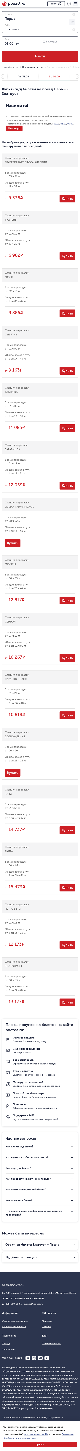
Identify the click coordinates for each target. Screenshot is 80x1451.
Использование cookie (14, 1326)
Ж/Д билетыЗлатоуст (21, 1257)
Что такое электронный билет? (26, 1189)
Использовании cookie (36, 1434)
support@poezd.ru (33, 1304)
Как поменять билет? (19, 1200)
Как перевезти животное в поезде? (28, 1178)
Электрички (8, 1349)
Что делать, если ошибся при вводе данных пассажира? (34, 1212)
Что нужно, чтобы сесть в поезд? (27, 1157)
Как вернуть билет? (18, 1168)
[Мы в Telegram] (27, 1358)
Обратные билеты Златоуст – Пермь (32, 1244)
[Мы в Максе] (34, 1358)
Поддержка (69, 3)
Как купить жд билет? (19, 1146)
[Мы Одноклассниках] (46, 1358)
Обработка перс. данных (15, 1321)
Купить (67, 198)
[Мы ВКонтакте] (40, 1358)
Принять (40, 1444)
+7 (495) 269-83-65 (12, 1304)
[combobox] (40, 17)
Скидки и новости (51, 1343)
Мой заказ (47, 1321)
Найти (40, 56)
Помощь (46, 1326)
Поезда (6, 1343)
